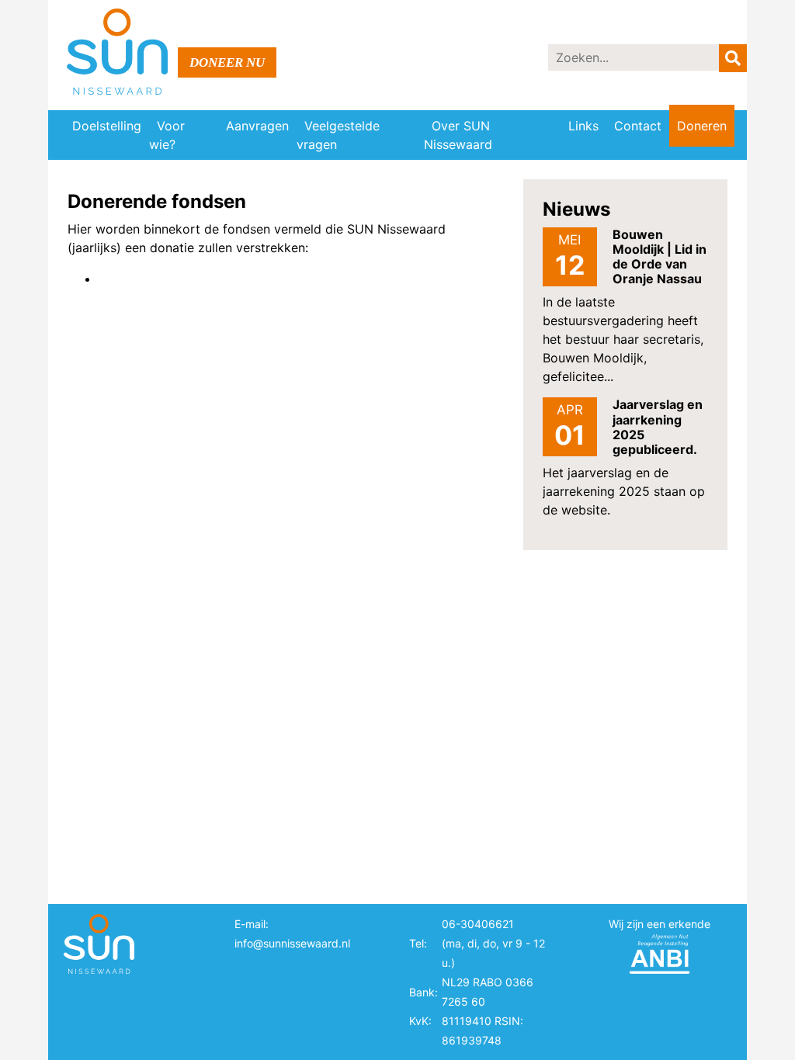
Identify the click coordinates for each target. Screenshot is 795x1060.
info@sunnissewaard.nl (292, 943)
